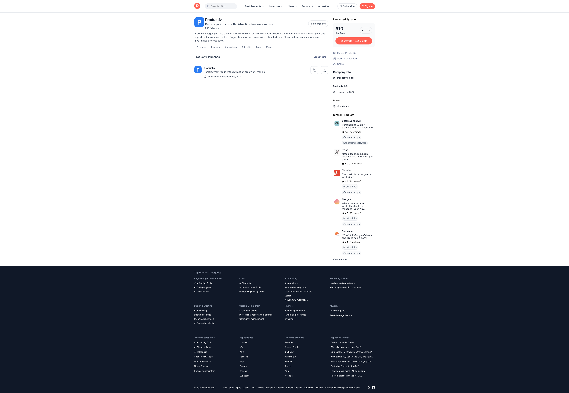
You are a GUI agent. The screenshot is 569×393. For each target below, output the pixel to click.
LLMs (242, 278)
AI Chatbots (245, 283)
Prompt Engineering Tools (251, 291)
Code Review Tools (203, 356)
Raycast (244, 371)
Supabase (244, 375)
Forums (306, 6)
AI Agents (335, 305)
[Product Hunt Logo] (197, 6)
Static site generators (204, 371)
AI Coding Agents (202, 287)
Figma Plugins (201, 366)
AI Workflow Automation (296, 300)
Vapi (242, 361)
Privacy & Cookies (275, 387)
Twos (345, 149)
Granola (243, 366)
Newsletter (228, 387)
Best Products (253, 6)
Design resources (202, 314)
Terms (261, 387)
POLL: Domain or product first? (346, 347)
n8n (241, 347)
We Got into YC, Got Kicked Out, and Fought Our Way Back (352, 356)
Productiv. (210, 67)
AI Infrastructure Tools (250, 287)
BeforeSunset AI (351, 120)
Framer (288, 361)
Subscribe (348, 6)
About (246, 387)
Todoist (346, 170)
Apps (238, 387)
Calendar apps (351, 137)
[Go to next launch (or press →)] (369, 30)
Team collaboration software (298, 291)
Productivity (350, 186)
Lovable (243, 342)
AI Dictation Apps (202, 347)
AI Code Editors (201, 291)
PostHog (244, 356)
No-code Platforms (203, 361)
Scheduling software (354, 142)
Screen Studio (292, 347)
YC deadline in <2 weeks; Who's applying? (351, 352)
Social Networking (248, 310)
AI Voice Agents (337, 310)
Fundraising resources (295, 314)
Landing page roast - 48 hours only (348, 371)
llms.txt (319, 387)
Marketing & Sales (339, 278)
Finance (289, 305)
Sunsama (347, 231)
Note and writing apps (295, 287)
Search (288, 295)
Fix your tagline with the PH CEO (346, 375)
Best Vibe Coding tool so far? (345, 366)
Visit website (318, 23)
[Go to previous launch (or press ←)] (363, 30)
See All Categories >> (341, 315)
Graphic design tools (204, 319)
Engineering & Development (208, 278)
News (291, 6)
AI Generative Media (204, 323)
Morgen (346, 199)
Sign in (369, 6)
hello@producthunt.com (348, 387)
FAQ (254, 387)
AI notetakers (291, 283)
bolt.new (289, 352)
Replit (288, 366)
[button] (269, 47)
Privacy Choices (294, 387)
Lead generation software (342, 283)
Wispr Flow (290, 356)
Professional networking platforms (255, 314)
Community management (251, 319)
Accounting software (295, 310)
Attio (242, 352)
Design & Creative (203, 305)
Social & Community (249, 305)
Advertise (323, 6)
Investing (289, 319)
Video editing (200, 310)
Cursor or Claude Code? (342, 342)
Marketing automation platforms (345, 287)
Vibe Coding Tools (203, 283)
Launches (274, 6)
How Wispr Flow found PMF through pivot (351, 361)
